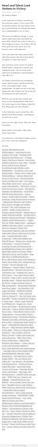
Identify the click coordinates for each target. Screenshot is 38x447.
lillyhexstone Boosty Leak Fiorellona (15, 254)
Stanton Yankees (6, 12)
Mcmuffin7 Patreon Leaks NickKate (19, 385)
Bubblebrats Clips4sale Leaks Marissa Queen (18, 419)
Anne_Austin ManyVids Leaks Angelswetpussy (18, 348)
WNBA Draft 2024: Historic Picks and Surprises (19, 388)
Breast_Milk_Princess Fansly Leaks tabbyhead (18, 259)
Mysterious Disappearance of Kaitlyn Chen (17, 416)
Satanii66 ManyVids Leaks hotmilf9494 (21, 414)
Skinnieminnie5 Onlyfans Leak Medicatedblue (18, 403)
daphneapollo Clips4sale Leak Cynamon (17, 202)
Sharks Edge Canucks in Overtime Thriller (17, 252)
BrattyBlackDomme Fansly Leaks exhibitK (17, 249)
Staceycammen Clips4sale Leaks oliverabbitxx (18, 231)
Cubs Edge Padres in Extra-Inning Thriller (18, 351)
